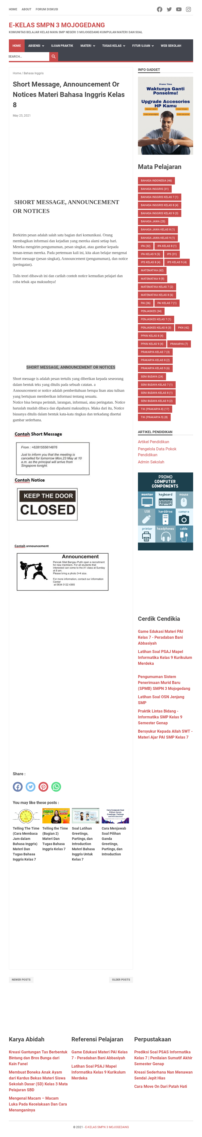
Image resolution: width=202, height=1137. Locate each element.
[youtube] (179, 9)
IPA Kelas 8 (167, 246)
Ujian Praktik (62, 45)
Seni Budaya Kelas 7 (157, 384)
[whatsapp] (56, 787)
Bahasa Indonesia (156, 180)
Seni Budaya (152, 376)
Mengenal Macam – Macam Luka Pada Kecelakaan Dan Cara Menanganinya (38, 1104)
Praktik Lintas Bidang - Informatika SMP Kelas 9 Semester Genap (160, 717)
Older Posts (121, 979)
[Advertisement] (71, 157)
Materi (86, 45)
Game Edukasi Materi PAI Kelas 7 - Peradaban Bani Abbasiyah (160, 637)
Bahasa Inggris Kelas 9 (159, 213)
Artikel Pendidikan (153, 442)
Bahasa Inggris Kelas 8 (159, 205)
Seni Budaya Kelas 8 (157, 392)
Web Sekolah (171, 45)
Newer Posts (21, 979)
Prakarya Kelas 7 (155, 352)
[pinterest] (43, 787)
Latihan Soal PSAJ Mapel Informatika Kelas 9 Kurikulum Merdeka (165, 657)
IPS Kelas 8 (150, 262)
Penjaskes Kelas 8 (156, 327)
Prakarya (179, 344)
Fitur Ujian (141, 45)
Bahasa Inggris (155, 189)
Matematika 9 (152, 278)
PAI (146, 303)
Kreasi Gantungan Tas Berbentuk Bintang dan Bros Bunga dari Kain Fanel (38, 1058)
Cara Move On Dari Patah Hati (160, 1086)
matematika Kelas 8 (157, 295)
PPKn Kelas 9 (152, 344)
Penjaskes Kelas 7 (156, 319)
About (26, 9)
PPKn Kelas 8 (152, 335)
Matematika (152, 270)
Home (13, 9)
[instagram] (189, 9)
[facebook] (160, 9)
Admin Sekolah (151, 462)
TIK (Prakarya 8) (155, 409)
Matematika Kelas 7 (157, 286)
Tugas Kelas (111, 45)
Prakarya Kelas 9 (155, 368)
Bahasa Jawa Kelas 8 (158, 229)
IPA (146, 246)
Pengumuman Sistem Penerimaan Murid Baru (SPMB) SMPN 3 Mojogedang (164, 682)
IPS (172, 254)
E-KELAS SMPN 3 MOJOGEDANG (57, 25)
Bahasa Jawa (153, 221)
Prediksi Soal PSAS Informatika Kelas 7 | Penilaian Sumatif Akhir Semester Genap (163, 1058)
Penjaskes (151, 311)
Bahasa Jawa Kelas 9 (158, 238)
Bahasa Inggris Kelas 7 (159, 197)
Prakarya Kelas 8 (155, 360)
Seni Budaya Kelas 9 (157, 401)
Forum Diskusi (47, 9)
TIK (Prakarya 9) (154, 417)
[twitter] (169, 9)
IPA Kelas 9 (150, 254)
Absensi (34, 45)
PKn (183, 327)
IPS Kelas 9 (177, 262)
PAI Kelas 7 (167, 303)
